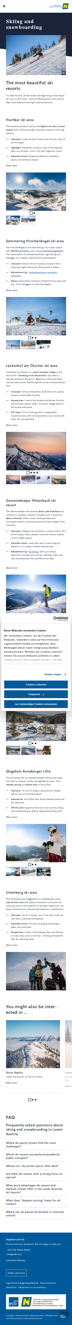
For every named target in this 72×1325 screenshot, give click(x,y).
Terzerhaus (33, 551)
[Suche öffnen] (14, 6)
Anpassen (34, 694)
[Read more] (33, 1052)
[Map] (9, 6)
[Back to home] (59, 6)
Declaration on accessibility (32, 1287)
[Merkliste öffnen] (12, 6)
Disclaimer (11, 1287)
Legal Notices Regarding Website (22, 1283)
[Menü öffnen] (4, 6)
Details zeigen (53, 674)
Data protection (48, 1283)
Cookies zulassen (36, 684)
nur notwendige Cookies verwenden (36, 704)
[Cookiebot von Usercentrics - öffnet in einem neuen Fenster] (53, 619)
